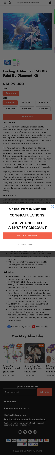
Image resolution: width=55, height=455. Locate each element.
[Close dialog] (52, 206)
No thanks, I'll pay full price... (27, 244)
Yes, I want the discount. (27, 235)
